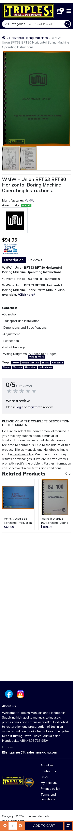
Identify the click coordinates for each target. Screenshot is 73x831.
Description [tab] (14, 260)
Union (25, 362)
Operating (30, 367)
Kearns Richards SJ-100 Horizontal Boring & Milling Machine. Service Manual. (54, 521)
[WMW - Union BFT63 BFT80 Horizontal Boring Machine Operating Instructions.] (36, 98)
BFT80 (45, 362)
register (33, 407)
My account (49, 783)
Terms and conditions (48, 797)
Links (44, 777)
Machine (18, 367)
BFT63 (35, 362)
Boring (6, 367)
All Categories (15, 24)
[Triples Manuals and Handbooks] (28, 11)
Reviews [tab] (35, 260)
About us (47, 765)
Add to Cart (44, 826)
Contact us (48, 771)
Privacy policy (50, 789)
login (20, 407)
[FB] (8, 693)
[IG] (21, 693)
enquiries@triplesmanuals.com (31, 752)
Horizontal (57, 362)
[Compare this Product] (68, 826)
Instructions (45, 367)
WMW (29, 200)
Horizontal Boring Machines (28, 38)
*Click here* (26, 295)
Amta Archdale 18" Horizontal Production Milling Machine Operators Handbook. (18, 521)
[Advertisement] (36, 571)
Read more (37, 356)
